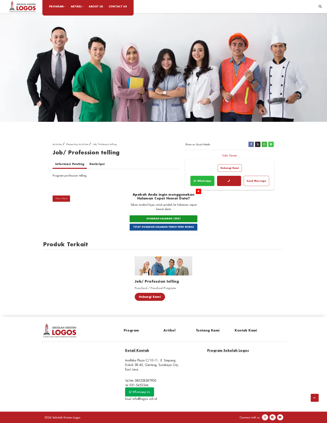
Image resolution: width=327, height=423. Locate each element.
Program (131, 330)
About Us (96, 6)
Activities (57, 144)
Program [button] (56, 6)
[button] (320, 6)
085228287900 (145, 380)
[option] (163, 67)
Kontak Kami (246, 330)
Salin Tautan (229, 155)
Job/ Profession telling (105, 144)
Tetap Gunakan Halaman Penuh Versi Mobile (163, 227)
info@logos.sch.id (144, 399)
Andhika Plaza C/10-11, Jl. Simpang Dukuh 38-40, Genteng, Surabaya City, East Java (152, 364)
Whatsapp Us (141, 392)
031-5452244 (138, 385)
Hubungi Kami (229, 168)
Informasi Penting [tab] (69, 164)
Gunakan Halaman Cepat (163, 218)
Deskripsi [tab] (97, 164)
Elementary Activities (77, 144)
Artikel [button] (76, 6)
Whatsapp (204, 180)
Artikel (169, 330)
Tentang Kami (208, 330)
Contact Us (118, 6)
